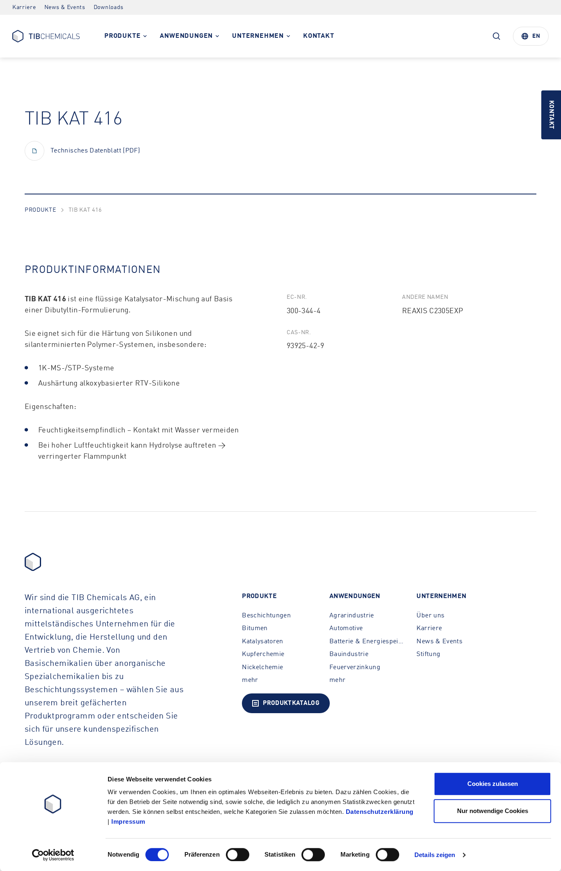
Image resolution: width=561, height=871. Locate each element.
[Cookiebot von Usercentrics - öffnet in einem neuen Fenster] (53, 855)
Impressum (128, 821)
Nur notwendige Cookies (492, 810)
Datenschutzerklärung (380, 811)
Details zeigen (434, 854)
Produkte (40, 210)
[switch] (237, 854)
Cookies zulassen (492, 783)
